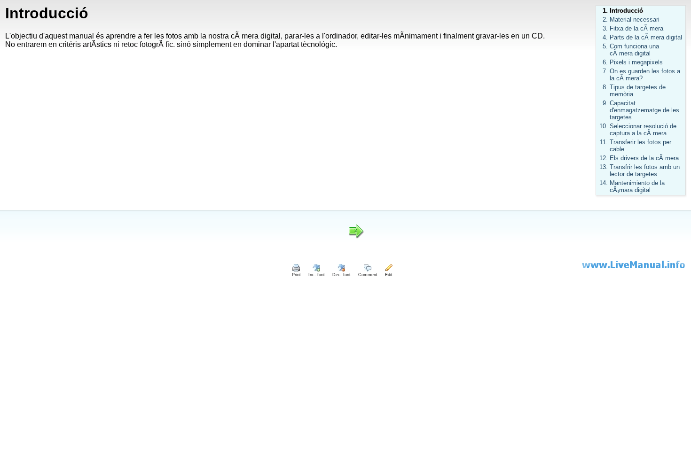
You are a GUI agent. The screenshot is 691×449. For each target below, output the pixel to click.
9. (605, 103)
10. (603, 126)
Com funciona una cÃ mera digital (634, 50)
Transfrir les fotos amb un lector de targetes (645, 170)
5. (605, 46)
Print (296, 274)
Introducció (626, 10)
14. (603, 182)
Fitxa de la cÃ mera (636, 28)
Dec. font (341, 274)
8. (605, 87)
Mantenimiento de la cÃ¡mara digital (637, 186)
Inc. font (316, 274)
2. (605, 19)
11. (604, 142)
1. (605, 10)
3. (605, 28)
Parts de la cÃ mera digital (646, 37)
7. (605, 71)
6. (605, 62)
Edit (389, 274)
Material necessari (635, 19)
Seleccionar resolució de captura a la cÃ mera (643, 130)
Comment (367, 274)
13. (603, 166)
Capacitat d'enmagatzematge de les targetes (644, 110)
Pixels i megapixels (636, 62)
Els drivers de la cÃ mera (644, 158)
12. (603, 158)
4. (605, 37)
